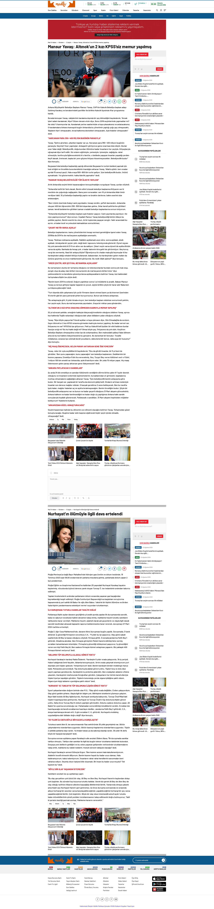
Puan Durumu (107, 868)
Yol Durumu (144, 868)
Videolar (125, 10)
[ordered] (74, 498)
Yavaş (76, 419)
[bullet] (78, 498)
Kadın (103, 10)
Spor (95, 10)
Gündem (75, 10)
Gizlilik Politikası (99, 906)
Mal (63, 419)
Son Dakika (52, 10)
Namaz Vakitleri (63, 868)
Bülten (101, 16)
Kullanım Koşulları (121, 906)
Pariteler (132, 868)
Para (68, 419)
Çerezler (107, 906)
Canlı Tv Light (53, 884)
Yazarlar (136, 10)
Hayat (121, 16)
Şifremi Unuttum (138, 884)
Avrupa (93, 16)
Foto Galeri (114, 10)
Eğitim (114, 16)
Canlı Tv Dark (71, 878)
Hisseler (120, 868)
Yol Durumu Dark (54, 881)
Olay (68, 804)
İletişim (90, 906)
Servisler (64, 10)
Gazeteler (147, 10)
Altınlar (105, 878)
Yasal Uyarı (131, 906)
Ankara (51, 419)
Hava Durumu (92, 868)
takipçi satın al (71, 890)
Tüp (74, 804)
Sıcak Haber (122, 890)
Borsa (50, 868)
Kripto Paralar (160, 868)
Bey (50, 804)
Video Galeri (122, 881)
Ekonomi (85, 10)
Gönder (54, 498)
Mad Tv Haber (52, 42)
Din (107, 16)
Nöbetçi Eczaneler (73, 884)
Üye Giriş (135, 878)
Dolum (57, 804)
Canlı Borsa (88, 878)
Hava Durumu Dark (54, 878)
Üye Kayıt (135, 881)
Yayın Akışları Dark (72, 881)
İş (57, 419)
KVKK (112, 906)
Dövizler (106, 881)
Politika (128, 16)
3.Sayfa (85, 16)
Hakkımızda (83, 906)
